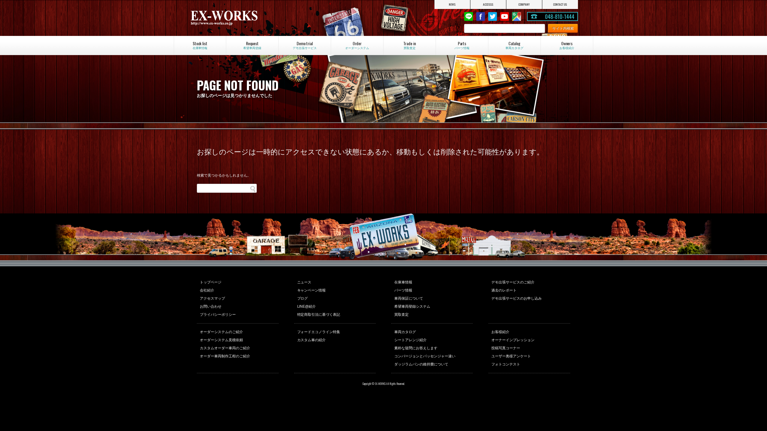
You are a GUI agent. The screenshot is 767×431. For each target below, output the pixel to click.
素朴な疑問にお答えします (415, 348)
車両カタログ (405, 332)
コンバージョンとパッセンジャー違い (424, 356)
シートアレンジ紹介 (410, 340)
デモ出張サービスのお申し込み (516, 298)
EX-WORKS (247, 18)
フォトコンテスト (505, 364)
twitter (492, 16)
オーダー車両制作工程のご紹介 (225, 356)
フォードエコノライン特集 (318, 332)
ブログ (302, 298)
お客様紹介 (500, 332)
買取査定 (401, 314)
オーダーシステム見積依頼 (221, 340)
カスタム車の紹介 (311, 340)
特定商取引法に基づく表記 (318, 314)
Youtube (504, 16)
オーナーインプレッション (513, 340)
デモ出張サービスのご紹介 (513, 282)
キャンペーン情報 (311, 290)
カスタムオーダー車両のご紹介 (225, 348)
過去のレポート (504, 290)
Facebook (480, 16)
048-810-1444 (559, 16)
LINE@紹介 (306, 306)
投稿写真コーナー (505, 348)
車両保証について (408, 298)
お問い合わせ (210, 306)
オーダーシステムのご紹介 (221, 332)
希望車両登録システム (412, 306)
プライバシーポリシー (218, 314)
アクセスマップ (212, 298)
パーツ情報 (403, 290)
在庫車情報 (403, 282)
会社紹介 (207, 290)
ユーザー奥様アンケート (511, 356)
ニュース (304, 282)
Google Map (516, 16)
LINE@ (468, 16)
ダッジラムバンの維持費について (421, 364)
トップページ (210, 282)
